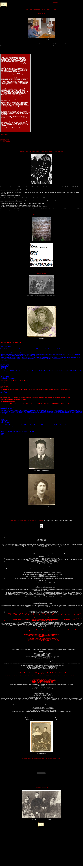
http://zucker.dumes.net (5, 141)
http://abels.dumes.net (4, 139)
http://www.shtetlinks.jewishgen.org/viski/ (8, 136)
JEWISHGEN (39, 45)
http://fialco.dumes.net (4, 140)
